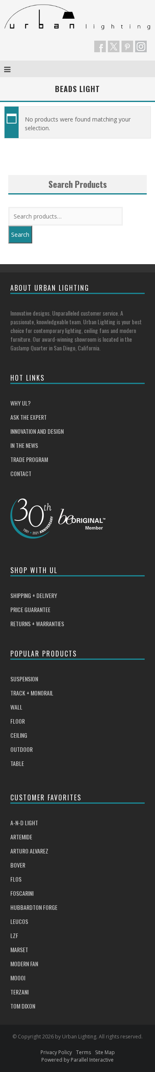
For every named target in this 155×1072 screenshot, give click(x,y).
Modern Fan (24, 963)
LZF (14, 935)
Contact (20, 473)
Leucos (19, 921)
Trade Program (29, 459)
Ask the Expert (28, 417)
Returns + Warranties (37, 623)
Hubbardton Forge (33, 907)
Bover (17, 865)
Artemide (21, 836)
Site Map (105, 1052)
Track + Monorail (31, 692)
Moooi (17, 977)
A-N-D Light (24, 822)
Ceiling (18, 735)
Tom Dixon (22, 1006)
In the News (24, 445)
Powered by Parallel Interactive (77, 1059)
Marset (19, 949)
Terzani (19, 991)
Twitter (113, 46)
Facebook (100, 46)
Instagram (141, 46)
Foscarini (21, 893)
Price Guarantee (30, 609)
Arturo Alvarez (29, 850)
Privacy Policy (56, 1052)
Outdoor (21, 749)
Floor (17, 721)
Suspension (24, 678)
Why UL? (20, 403)
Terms (83, 1052)
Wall (16, 707)
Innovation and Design (37, 431)
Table (17, 763)
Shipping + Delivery (33, 595)
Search (20, 234)
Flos (15, 879)
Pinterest (127, 46)
